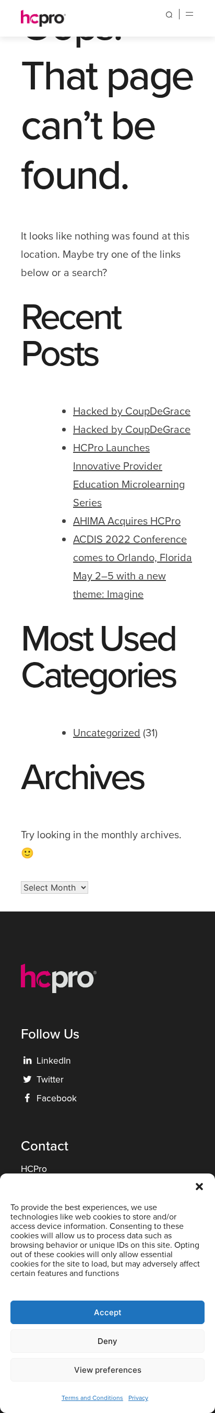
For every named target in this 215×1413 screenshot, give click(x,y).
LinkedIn (47, 1060)
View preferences (107, 1370)
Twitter (43, 1079)
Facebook (50, 1097)
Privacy (138, 1397)
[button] (199, 1186)
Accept (108, 1312)
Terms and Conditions (92, 1397)
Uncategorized (106, 732)
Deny (107, 1341)
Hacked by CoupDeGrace (131, 410)
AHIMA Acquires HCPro (127, 520)
